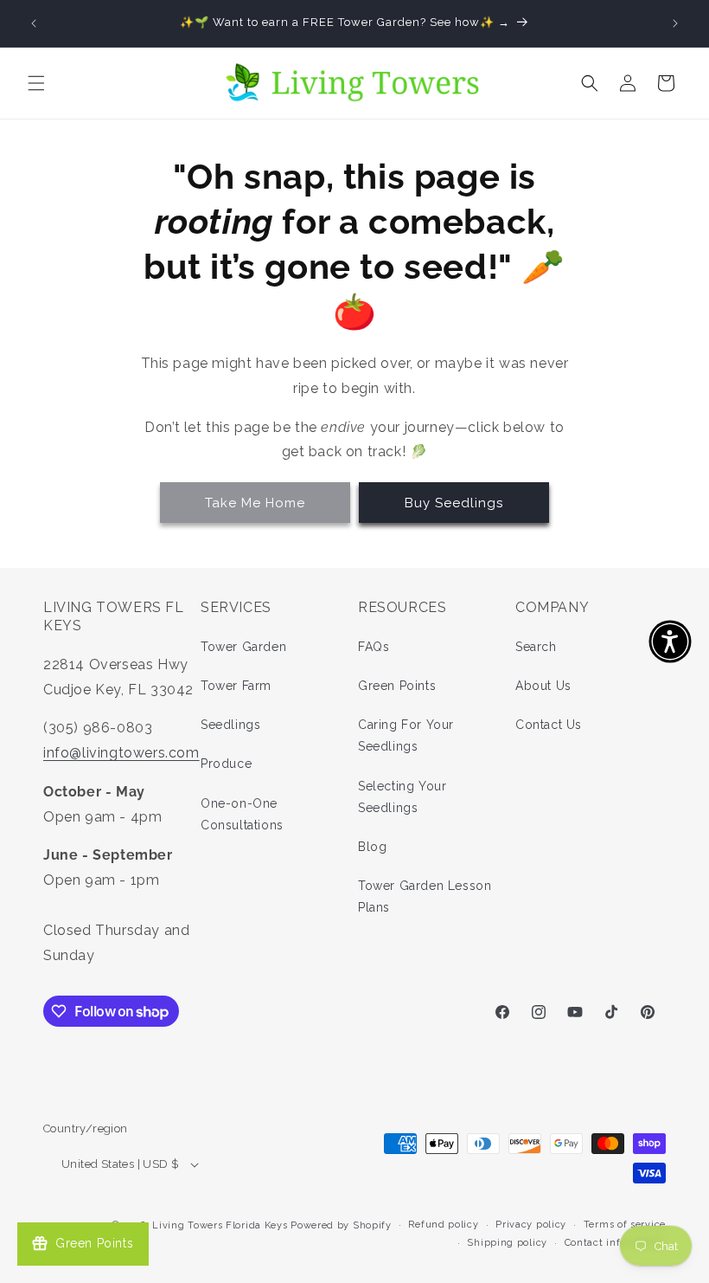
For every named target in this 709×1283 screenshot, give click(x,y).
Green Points (397, 686)
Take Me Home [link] (255, 503)
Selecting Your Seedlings (402, 797)
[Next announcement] (675, 23)
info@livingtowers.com (121, 753)
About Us (543, 686)
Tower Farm (236, 686)
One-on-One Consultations (242, 814)
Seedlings (230, 725)
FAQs (373, 647)
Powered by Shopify (341, 1225)
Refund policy (443, 1224)
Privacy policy (530, 1224)
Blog (372, 847)
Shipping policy (507, 1242)
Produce (226, 763)
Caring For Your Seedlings (406, 735)
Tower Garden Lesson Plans (424, 896)
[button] (36, 83)
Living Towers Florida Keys (219, 1225)
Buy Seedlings (454, 503)
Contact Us (548, 725)
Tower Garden (243, 647)
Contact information (615, 1242)
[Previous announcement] (34, 23)
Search (536, 647)
